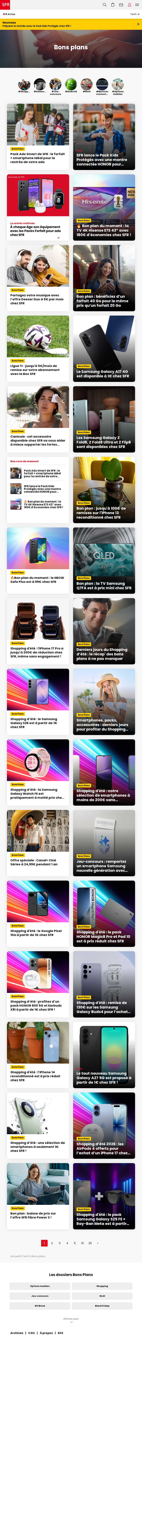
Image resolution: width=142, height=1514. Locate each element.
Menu (137, 4)
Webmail (121, 4)
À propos (46, 1333)
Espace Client (129, 4)
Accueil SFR (5, 5)
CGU (31, 1333)
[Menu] (138, 4)
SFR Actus (9, 14)
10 (82, 1243)
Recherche (105, 4)
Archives (16, 1333)
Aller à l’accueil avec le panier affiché (113, 4)
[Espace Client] (129, 4)
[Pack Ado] (38, 207)
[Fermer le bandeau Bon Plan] (138, 24)
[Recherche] (105, 4)
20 (90, 1243)
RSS (60, 1333)
